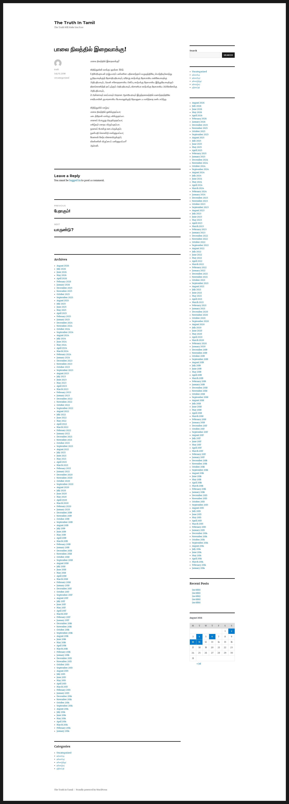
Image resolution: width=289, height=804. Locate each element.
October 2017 (63, 592)
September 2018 (65, 560)
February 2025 (64, 316)
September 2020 (65, 484)
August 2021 (63, 449)
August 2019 (62, 525)
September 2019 (65, 522)
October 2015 (63, 664)
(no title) (196, 590)
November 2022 (64, 402)
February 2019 (63, 544)
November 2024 (64, 326)
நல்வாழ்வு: (61, 765)
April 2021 (62, 462)
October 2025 (63, 294)
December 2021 (64, 436)
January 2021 (63, 471)
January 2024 (63, 357)
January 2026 (63, 285)
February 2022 (64, 430)
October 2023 (63, 367)
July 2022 (61, 414)
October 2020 (63, 481)
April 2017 (61, 611)
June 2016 (61, 639)
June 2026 (62, 272)
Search (193, 50)
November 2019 (64, 516)
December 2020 (65, 474)
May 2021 (61, 459)
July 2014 (61, 712)
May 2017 (61, 607)
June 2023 (62, 379)
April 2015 (61, 683)
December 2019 (64, 512)
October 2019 (63, 519)
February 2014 (64, 728)
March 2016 (62, 649)
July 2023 (61, 376)
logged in (75, 180)
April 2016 (61, 645)
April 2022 (62, 424)
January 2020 (63, 509)
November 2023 (64, 364)
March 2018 (62, 579)
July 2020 (61, 490)
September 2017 (64, 595)
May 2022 (61, 421)
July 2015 (61, 674)
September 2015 (65, 668)
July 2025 (61, 304)
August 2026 (63, 266)
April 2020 (62, 500)
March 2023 (62, 389)
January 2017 (63, 620)
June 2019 (61, 531)
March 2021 (62, 465)
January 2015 (63, 693)
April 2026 (62, 278)
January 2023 (63, 395)
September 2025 (65, 297)
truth (56, 69)
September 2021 (65, 446)
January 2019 (63, 547)
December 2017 (64, 588)
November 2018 (64, 554)
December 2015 (64, 658)
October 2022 (63, 405)
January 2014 (63, 731)
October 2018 (63, 557)
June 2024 (62, 342)
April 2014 (61, 721)
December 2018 (64, 550)
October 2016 (63, 630)
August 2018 (62, 563)
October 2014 (63, 702)
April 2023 (62, 386)
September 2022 (65, 408)
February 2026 (64, 281)
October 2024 (63, 329)
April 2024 (62, 348)
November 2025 (64, 291)
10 (193, 642)
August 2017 (62, 598)
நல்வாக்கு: (61, 759)
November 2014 (64, 699)
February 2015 (63, 690)
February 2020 (64, 506)
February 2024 (64, 354)
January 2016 (63, 655)
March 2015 (62, 687)
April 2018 (61, 576)
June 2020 (62, 493)
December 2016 (64, 623)
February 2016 (63, 652)
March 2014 (62, 725)
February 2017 (63, 617)
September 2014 (65, 706)
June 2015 (61, 677)
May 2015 (61, 680)
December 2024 (65, 323)
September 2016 (65, 633)
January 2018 (63, 585)
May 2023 (61, 383)
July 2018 (61, 566)
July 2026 (61, 269)
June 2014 (61, 715)
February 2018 (64, 582)
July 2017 (61, 601)
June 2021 (61, 455)
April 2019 (61, 538)
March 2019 (62, 541)
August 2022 (63, 411)
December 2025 (64, 288)
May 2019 (61, 535)
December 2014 (64, 696)
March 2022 (62, 427)
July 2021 (61, 452)
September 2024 (65, 332)
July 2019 (61, 528)
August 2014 (62, 709)
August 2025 (63, 300)
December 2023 (64, 360)
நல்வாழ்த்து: (61, 762)
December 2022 (64, 398)
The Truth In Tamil (74, 22)
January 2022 (63, 433)
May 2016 (61, 642)
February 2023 (64, 392)
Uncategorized (61, 78)
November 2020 (64, 478)
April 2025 (62, 313)
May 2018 (61, 573)
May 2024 (62, 345)
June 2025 (61, 307)
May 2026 (61, 275)
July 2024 (61, 338)
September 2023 (65, 370)
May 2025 (61, 310)
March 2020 (62, 503)
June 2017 (61, 604)
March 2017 (62, 614)
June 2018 (61, 569)
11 (199, 642)
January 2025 (63, 319)
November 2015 (64, 661)
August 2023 (63, 373)
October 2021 (63, 443)
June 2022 (62, 417)
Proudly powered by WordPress (91, 789)
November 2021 (64, 440)
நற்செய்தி (60, 768)
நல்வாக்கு (60, 756)
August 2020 (63, 487)
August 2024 (63, 335)
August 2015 (62, 671)
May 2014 (61, 718)
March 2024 (62, 351)
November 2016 (64, 626)
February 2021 (64, 468)
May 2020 (62, 497)
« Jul (199, 663)
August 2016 (62, 636)
